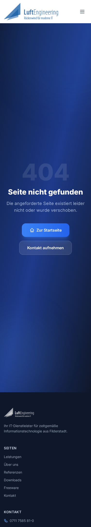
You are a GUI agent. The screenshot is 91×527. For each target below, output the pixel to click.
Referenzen (13, 472)
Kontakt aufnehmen (45, 247)
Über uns (11, 464)
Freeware (11, 488)
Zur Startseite (49, 230)
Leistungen (12, 457)
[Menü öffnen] (82, 11)
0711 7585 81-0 (22, 521)
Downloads (12, 480)
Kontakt (10, 495)
